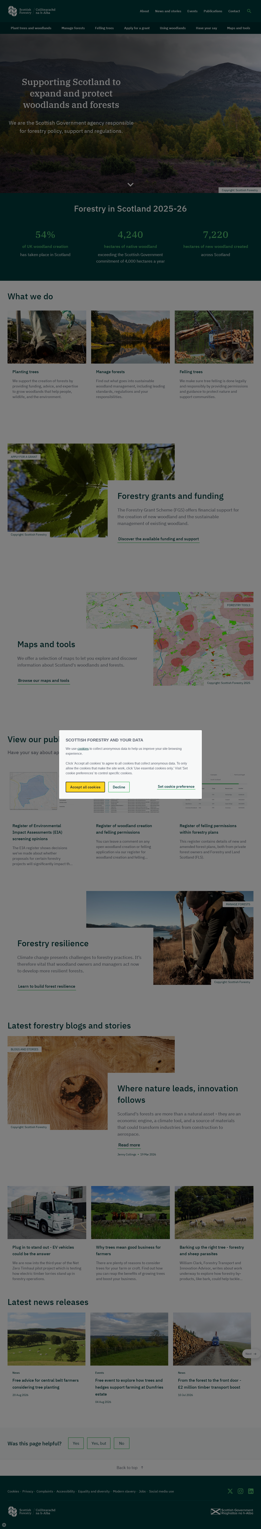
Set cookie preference (176, 786)
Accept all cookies (85, 787)
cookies (83, 748)
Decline (119, 787)
